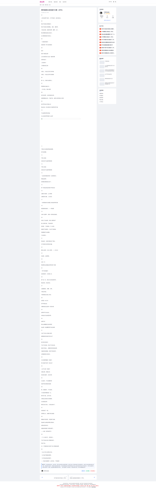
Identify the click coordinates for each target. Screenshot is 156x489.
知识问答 (64, 1)
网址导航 (101, 99)
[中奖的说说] (102, 62)
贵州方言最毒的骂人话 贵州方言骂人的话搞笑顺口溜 (112, 53)
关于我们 (101, 101)
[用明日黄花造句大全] (102, 79)
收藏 (88, 470)
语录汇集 (50, 1)
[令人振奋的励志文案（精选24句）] (102, 66)
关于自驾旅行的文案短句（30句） (109, 39)
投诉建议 (101, 95)
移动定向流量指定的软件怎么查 (108, 42)
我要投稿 (101, 93)
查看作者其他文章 (107, 20)
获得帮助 (101, 97)
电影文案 (55, 1)
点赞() (93, 470)
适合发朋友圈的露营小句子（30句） (109, 34)
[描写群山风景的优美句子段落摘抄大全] (102, 84)
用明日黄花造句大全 (109, 78)
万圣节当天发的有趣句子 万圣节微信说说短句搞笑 (109, 70)
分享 (84, 470)
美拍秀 (69, 486)
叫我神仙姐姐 (46, 470)
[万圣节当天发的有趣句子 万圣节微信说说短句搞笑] (102, 71)
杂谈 (60, 1)
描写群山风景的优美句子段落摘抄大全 (109, 83)
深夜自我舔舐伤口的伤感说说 (108, 50)
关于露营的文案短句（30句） (108, 37)
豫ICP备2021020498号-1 (82, 486)
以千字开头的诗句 (108, 74)
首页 (40, 4)
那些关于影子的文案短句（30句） (109, 47)
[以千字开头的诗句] (102, 75)
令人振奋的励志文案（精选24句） (109, 66)
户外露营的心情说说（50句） (108, 31)
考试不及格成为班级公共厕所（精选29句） (110, 28)
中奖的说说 (107, 61)
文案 (43, 4)
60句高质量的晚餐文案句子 (107, 45)
